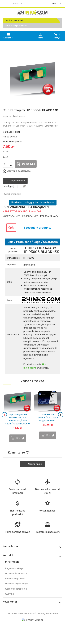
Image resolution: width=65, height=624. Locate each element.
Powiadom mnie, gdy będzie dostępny (32, 202)
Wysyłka (9, 593)
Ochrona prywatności (16, 583)
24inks (13, 136)
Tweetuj (24, 186)
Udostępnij (18, 186)
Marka (6, 136)
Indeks (6, 132)
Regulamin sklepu (14, 568)
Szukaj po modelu (14, 20)
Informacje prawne (15, 578)
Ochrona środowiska (16, 573)
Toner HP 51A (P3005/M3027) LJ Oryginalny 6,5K (48, 417)
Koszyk (17, 438)
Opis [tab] (11, 227)
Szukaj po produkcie (16, 25)
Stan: (5, 141)
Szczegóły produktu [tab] (37, 227)
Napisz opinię (17, 180)
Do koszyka (26, 164)
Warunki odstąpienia (16, 588)
